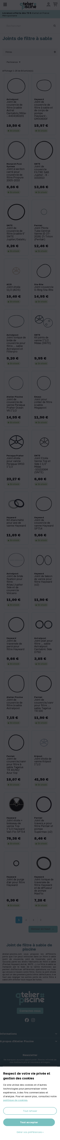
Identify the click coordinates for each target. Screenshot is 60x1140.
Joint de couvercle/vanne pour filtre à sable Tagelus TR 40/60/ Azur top (16, 765)
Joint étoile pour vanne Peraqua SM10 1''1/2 (15, 462)
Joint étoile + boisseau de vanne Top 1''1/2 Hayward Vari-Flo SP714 (16, 826)
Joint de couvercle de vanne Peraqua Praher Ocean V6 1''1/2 (16, 405)
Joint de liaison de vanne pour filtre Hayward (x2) (43, 580)
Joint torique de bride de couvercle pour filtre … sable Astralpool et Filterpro (16, 344)
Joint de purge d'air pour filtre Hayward (16, 882)
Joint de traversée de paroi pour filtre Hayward (15, 645)
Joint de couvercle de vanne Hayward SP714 (43, 524)
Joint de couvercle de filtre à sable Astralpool (14, 704)
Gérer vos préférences (30, 1132)
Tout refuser (30, 1110)
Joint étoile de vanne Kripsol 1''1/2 (43, 761)
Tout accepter (29, 1122)
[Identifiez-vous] (48, 4)
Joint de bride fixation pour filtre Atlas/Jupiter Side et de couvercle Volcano (15, 585)
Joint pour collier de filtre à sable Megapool (43, 403)
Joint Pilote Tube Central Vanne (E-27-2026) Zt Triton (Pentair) (43, 234)
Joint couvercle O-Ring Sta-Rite (43, 288)
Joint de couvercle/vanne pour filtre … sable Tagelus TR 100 (44, 705)
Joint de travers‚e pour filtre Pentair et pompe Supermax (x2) (43, 826)
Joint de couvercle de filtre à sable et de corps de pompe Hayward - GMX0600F (43, 110)
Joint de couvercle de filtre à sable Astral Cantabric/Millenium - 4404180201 (16, 109)
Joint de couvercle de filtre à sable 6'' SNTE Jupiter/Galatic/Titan (16, 234)
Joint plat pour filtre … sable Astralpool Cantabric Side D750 (43, 646)
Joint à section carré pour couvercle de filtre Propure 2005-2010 (15, 175)
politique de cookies (15, 1100)
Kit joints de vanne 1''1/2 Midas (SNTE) (42, 340)
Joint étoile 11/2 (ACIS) (13, 288)
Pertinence (14, 62)
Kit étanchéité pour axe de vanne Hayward (16, 523)
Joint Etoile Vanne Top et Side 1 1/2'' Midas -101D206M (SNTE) (42, 465)
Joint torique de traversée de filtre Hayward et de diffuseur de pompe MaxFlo (43, 886)
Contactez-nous (30, 1010)
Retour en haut (43, 929)
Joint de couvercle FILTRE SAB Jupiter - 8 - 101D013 (41, 172)
